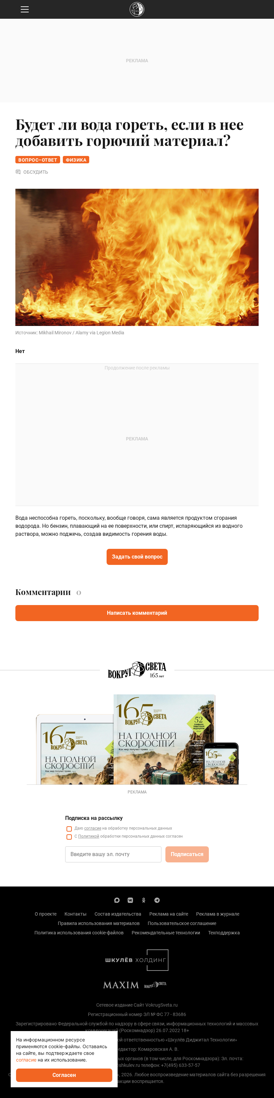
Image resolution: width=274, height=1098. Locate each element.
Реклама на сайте (168, 914)
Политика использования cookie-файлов (79, 932)
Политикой (88, 836)
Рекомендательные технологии (166, 932)
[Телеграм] (157, 900)
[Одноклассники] (143, 900)
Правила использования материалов (99, 923)
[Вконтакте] (130, 900)
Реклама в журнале (217, 914)
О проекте (45, 914)
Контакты (75, 914)
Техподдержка (224, 932)
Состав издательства (118, 914)
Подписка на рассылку (94, 818)
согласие (92, 828)
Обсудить (35, 172)
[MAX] (117, 900)
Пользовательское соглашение (182, 923)
